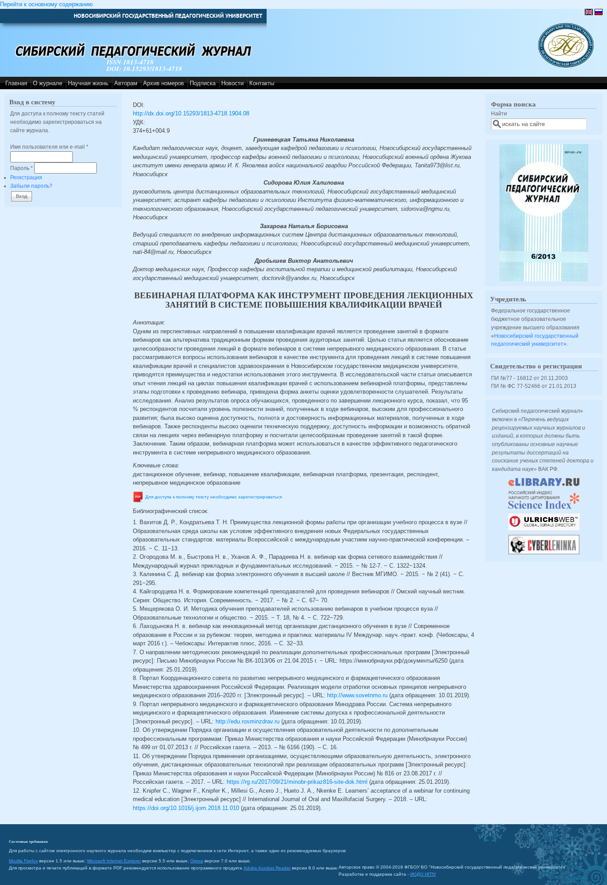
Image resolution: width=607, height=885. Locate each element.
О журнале (47, 83)
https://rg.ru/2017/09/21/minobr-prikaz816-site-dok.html (297, 781)
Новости (232, 83)
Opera (196, 860)
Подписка (203, 83)
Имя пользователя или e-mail (49, 147)
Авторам (125, 83)
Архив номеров (163, 83)
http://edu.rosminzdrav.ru (248, 721)
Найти (499, 113)
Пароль (21, 168)
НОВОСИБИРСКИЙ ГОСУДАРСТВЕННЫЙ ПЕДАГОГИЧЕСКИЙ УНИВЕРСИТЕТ (168, 16)
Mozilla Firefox (23, 860)
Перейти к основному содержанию (46, 4)
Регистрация (26, 177)
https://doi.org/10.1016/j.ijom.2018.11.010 (186, 808)
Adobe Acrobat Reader (267, 867)
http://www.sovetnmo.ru (357, 695)
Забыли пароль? (31, 186)
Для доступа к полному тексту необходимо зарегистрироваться (213, 496)
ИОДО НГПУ (423, 874)
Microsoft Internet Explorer (114, 860)
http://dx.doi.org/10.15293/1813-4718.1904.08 (191, 113)
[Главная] (566, 65)
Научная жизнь (88, 83)
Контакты (261, 83)
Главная (16, 83)
